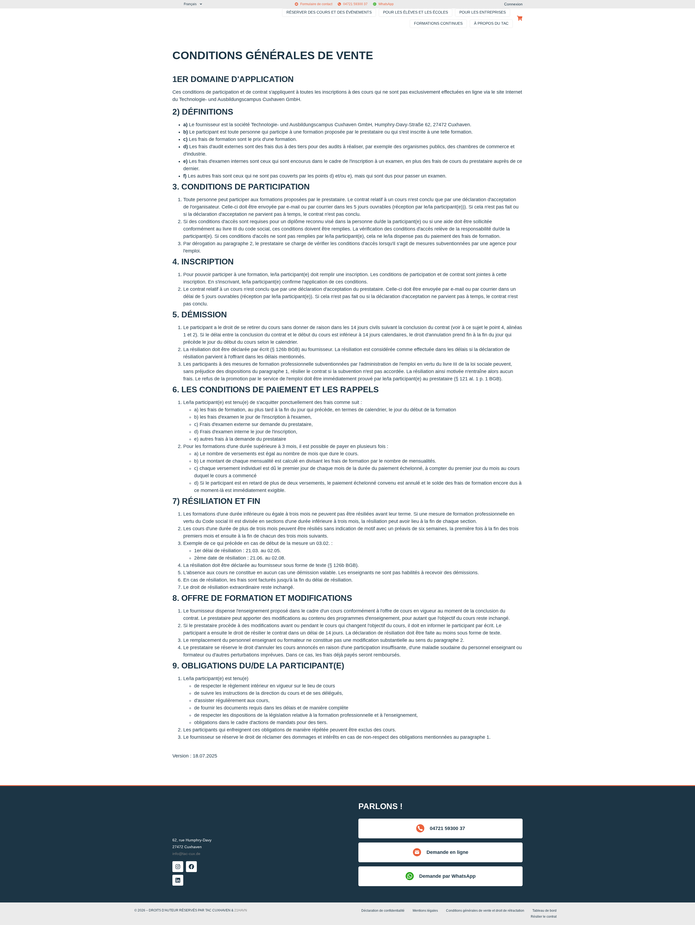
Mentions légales (425, 911)
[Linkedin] (177, 880)
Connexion (513, 4)
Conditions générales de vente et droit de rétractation (485, 911)
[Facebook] (191, 866)
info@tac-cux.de (186, 853)
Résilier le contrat (544, 916)
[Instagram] (177, 866)
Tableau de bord (544, 911)
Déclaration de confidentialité (383, 911)
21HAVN (240, 910)
